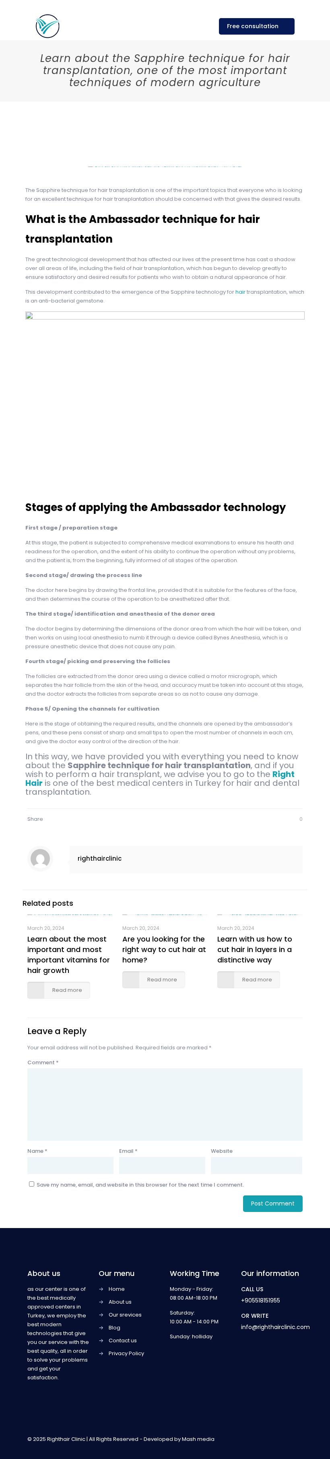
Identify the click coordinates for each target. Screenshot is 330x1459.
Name (37, 1151)
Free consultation (252, 26)
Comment (43, 1062)
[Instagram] (273, 1438)
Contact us (123, 1340)
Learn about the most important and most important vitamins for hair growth (68, 954)
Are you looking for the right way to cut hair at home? (164, 949)
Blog (114, 1327)
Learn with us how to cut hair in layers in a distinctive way (254, 949)
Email (128, 1151)
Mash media (198, 1439)
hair (241, 292)
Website (222, 1151)
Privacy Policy (126, 1353)
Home (117, 1289)
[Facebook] (241, 1438)
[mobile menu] (196, 26)
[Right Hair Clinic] (47, 26)
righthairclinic (100, 858)
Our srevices (125, 1315)
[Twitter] (252, 1438)
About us (120, 1302)
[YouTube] (262, 1438)
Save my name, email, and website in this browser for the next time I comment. (140, 1185)
